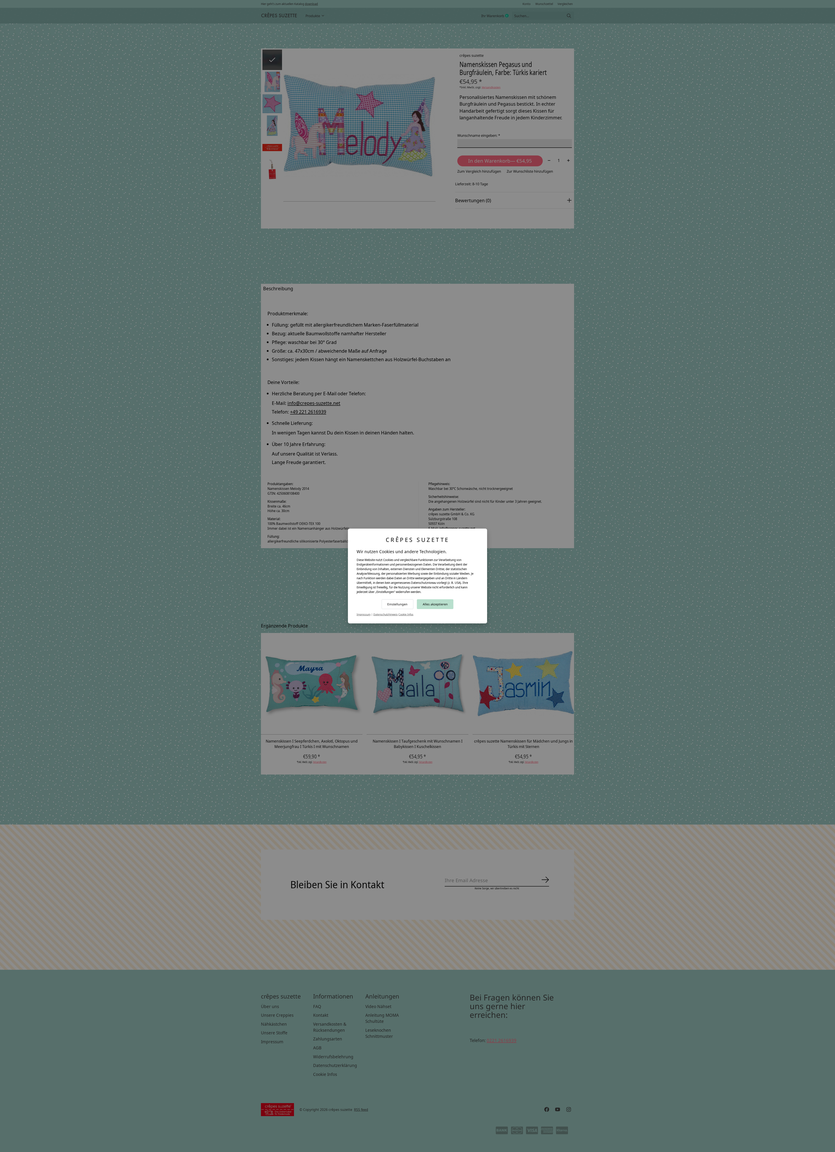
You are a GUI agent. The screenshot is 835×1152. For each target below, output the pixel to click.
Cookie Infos (405, 614)
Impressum (364, 614)
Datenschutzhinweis (385, 614)
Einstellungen (397, 604)
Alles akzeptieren (435, 604)
